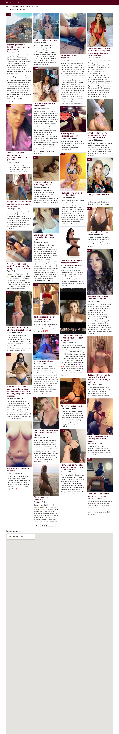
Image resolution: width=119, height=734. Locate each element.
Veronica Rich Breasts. (97, 232)
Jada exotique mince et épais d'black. (44, 104)
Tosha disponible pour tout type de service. (44, 318)
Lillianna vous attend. (44, 361)
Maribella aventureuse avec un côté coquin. (97, 297)
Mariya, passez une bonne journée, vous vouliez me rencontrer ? (19, 203)
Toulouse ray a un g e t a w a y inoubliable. (72, 194)
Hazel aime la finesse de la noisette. (19, 469)
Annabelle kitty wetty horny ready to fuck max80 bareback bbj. (97, 135)
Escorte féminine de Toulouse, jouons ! (43, 183)
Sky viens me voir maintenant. (42, 498)
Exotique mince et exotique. (69, 56)
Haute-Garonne (25, 6)
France (15, 6)
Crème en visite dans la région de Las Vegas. (98, 495)
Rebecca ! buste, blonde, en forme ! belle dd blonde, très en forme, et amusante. (98, 378)
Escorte (8, 6)
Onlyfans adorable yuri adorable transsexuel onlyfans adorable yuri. (71, 262)
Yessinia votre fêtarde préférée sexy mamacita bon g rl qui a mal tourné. (18, 266)
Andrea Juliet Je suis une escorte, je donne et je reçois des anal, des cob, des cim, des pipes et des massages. (19, 391)
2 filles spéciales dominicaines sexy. (69, 134)
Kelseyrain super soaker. (72, 406)
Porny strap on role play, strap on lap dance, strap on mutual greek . (72, 467)
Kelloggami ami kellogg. (98, 194)
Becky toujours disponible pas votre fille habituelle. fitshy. (46, 432)
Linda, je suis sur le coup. (45, 40)
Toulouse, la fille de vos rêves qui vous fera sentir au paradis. (72, 337)
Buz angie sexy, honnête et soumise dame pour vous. (45, 237)
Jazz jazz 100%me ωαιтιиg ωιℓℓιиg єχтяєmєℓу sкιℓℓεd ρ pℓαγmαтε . (17, 156)
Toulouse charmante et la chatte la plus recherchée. (19, 328)
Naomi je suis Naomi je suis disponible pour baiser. (97, 438)
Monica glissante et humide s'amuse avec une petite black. (19, 47)
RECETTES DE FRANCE (14, 3)
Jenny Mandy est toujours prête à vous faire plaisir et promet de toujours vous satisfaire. (99, 51)
